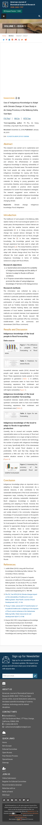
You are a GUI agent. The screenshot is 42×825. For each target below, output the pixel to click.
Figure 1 (22, 390)
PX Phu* (7, 118)
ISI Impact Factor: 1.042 (12, 11)
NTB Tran (27, 118)
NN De (17, 118)
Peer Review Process (10, 756)
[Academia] (24, 800)
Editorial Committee (9, 749)
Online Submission (9, 778)
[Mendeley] (16, 800)
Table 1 (25, 379)
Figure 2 (6, 459)
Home (4, 36)
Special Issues (7, 759)
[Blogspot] (12, 800)
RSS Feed (5, 795)
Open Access (7, 752)
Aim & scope (7, 746)
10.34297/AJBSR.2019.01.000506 (18, 136)
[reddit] (28, 800)
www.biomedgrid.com (21, 817)
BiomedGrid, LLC (32, 811)
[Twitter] (4, 800)
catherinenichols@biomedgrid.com (17, 727)
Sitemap (5, 763)
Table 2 (19, 408)
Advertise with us (8, 788)
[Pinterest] (8, 800)
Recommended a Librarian (12, 785)
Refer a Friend (7, 792)
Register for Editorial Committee (14, 781)
